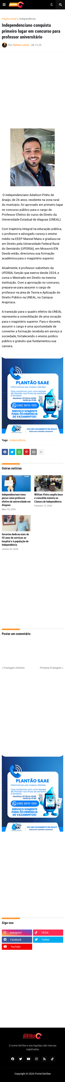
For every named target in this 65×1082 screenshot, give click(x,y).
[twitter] (21, 1059)
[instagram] (36, 1059)
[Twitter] (12, 452)
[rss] (44, 1059)
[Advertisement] (32, 87)
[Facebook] (5, 452)
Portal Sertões (43, 1073)
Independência (27, 19)
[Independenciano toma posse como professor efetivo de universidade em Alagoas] (16, 483)
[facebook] (13, 1059)
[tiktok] (52, 1059)
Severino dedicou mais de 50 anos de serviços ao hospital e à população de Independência (15, 540)
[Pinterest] (26, 452)
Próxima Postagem (50, 667)
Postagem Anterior (14, 667)
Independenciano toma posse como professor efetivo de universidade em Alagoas (16, 500)
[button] (4, 5)
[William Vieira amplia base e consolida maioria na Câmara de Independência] (48, 483)
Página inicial (9, 19)
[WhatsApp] (19, 452)
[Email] (34, 452)
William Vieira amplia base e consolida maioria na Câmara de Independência (48, 498)
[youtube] (28, 1059)
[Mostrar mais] (41, 452)
